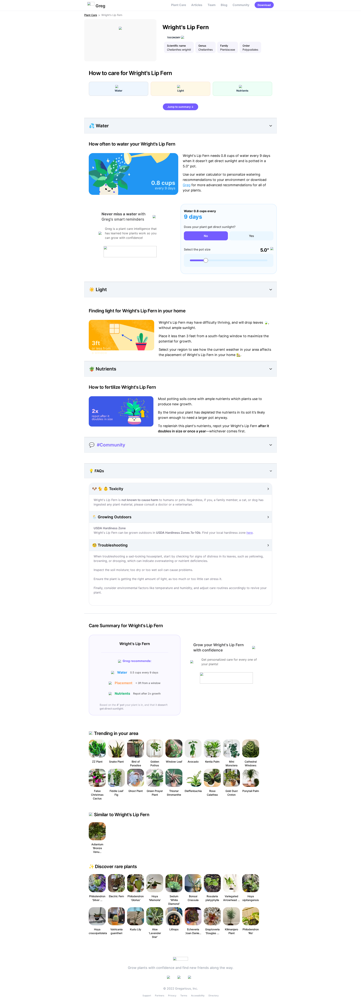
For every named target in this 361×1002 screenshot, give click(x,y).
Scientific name (176, 45)
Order (246, 45)
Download (264, 5)
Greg (186, 185)
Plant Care (178, 5)
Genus (202, 45)
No (206, 236)
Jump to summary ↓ (180, 106)
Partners (159, 995)
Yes (251, 236)
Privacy (172, 995)
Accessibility (198, 995)
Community (241, 5)
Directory (214, 995)
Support (147, 995)
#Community (111, 445)
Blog (224, 5)
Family (224, 45)
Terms (183, 995)
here (249, 532)
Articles (196, 5)
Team (211, 5)
